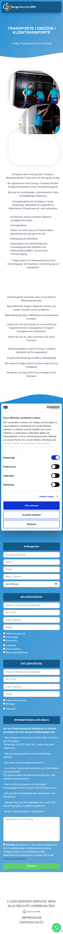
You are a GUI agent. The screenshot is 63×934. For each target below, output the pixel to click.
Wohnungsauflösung (16, 652)
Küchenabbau (13, 649)
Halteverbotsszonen (16, 700)
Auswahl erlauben (31, 515)
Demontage (12, 637)
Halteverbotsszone (15, 633)
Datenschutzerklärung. (15, 858)
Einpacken (11, 640)
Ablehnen (31, 524)
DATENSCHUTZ (31, 922)
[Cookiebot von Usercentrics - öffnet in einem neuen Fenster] (47, 407)
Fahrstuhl (11, 645)
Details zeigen (46, 496)
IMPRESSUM (31, 917)
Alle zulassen (31, 505)
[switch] (55, 466)
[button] (55, 7)
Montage (10, 703)
